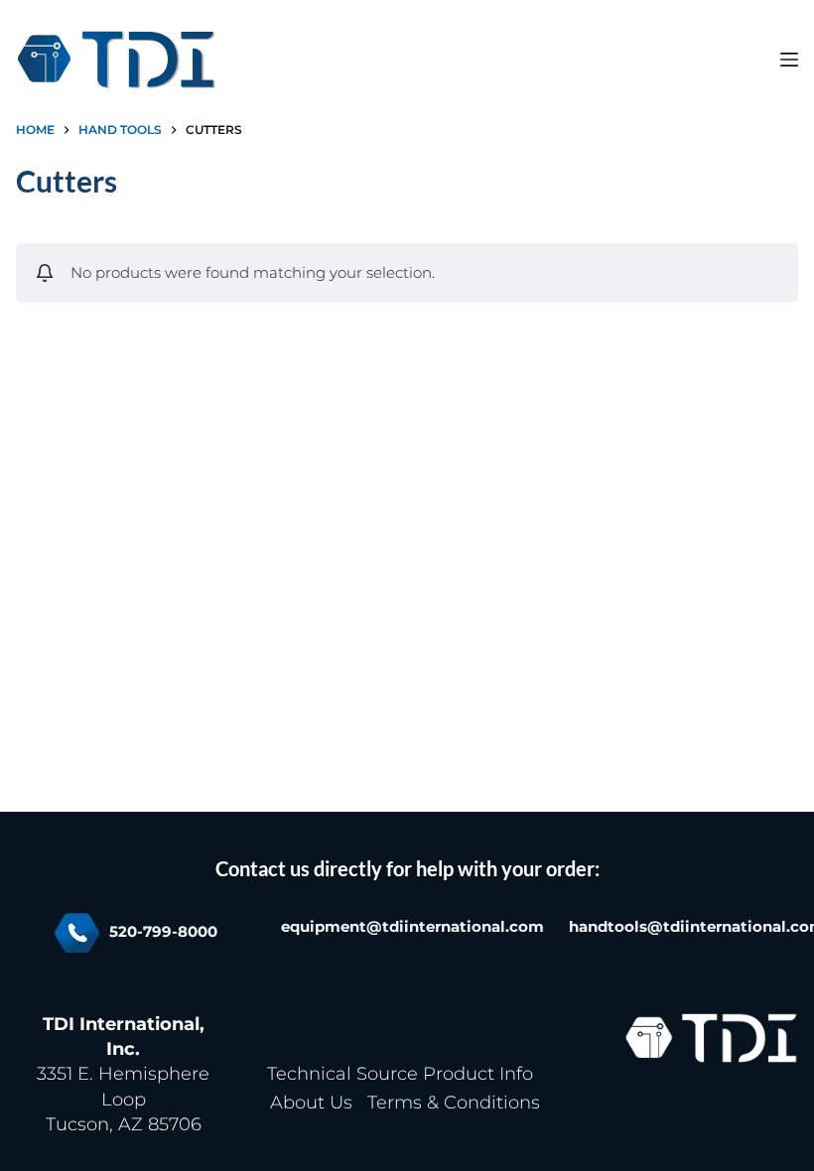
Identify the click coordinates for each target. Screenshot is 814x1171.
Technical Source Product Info (400, 1074)
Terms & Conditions (453, 1102)
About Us (311, 1102)
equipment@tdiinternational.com (412, 927)
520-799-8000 (163, 932)
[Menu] (789, 59)
